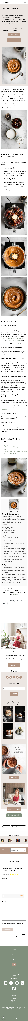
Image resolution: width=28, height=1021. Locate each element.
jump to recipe (14, 34)
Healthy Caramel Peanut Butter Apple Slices (15, 451)
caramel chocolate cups (14, 340)
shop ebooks (14, 777)
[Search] (24, 850)
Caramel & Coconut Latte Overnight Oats (15, 455)
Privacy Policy (10, 1008)
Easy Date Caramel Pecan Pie (11, 453)
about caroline (14, 665)
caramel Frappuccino (8, 338)
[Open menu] (25, 2)
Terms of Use (18, 1008)
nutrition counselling (14, 809)
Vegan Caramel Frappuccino (11, 446)
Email (4, 908)
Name (4, 901)
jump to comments (14, 40)
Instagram (14, 594)
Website (4, 916)
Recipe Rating (5, 874)
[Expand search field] (14, 964)
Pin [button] (17, 511)
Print (13, 511)
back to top (14, 1018)
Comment (5, 878)
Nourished (14, 975)
